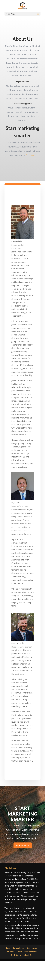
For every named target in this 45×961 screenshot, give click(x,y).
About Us (28, 955)
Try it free (30, 155)
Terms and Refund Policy (27, 951)
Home (8, 948)
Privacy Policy (18, 948)
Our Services (32, 948)
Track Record (16, 955)
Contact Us (10, 951)
